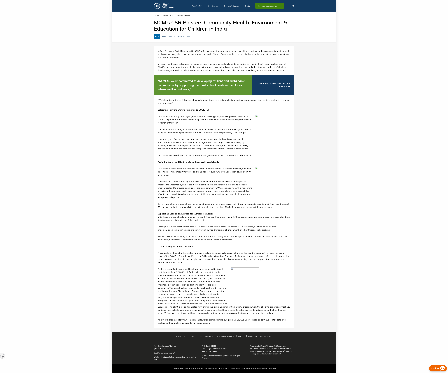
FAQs (247, 6)
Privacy (192, 336)
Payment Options (231, 6)
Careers (241, 336)
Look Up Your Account (268, 6)
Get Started (213, 6)
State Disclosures (206, 336)
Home (156, 15)
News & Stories (183, 15)
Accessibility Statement (225, 336)
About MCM (197, 6)
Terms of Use (181, 336)
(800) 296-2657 (161, 349)
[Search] (292, 7)
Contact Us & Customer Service (260, 336)
